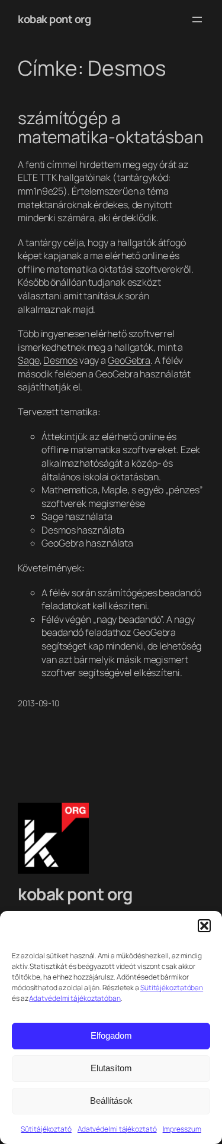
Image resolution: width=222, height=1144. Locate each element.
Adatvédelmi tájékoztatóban (74, 998)
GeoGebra (129, 360)
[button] (204, 926)
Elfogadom (111, 1035)
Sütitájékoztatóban (171, 988)
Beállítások (111, 1100)
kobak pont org (54, 19)
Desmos (60, 360)
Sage (29, 360)
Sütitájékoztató (46, 1129)
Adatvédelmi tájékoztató (117, 1129)
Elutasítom (111, 1068)
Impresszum (182, 1129)
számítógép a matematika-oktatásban (111, 127)
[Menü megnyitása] (197, 19)
